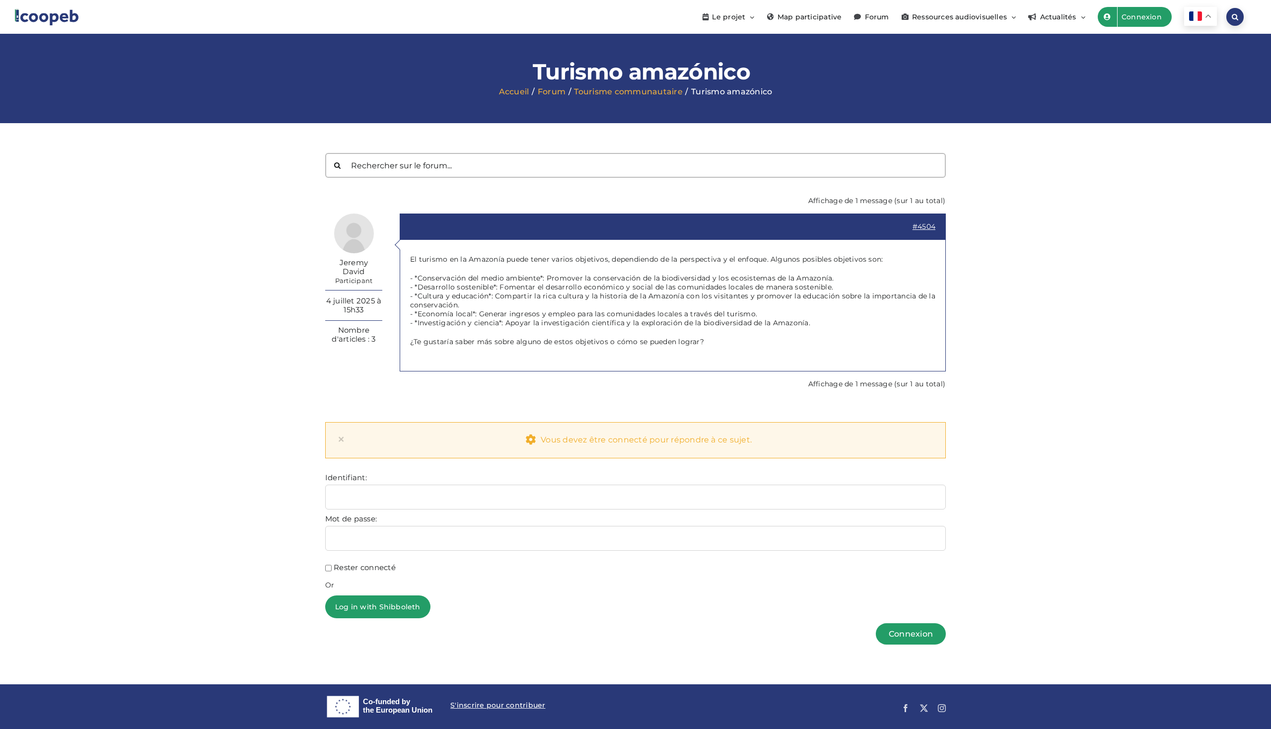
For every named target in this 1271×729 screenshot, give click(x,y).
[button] (1235, 17)
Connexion (911, 634)
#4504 (924, 226)
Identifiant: (346, 477)
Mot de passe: (351, 518)
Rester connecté (365, 567)
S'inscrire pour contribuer (497, 705)
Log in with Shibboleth (378, 606)
